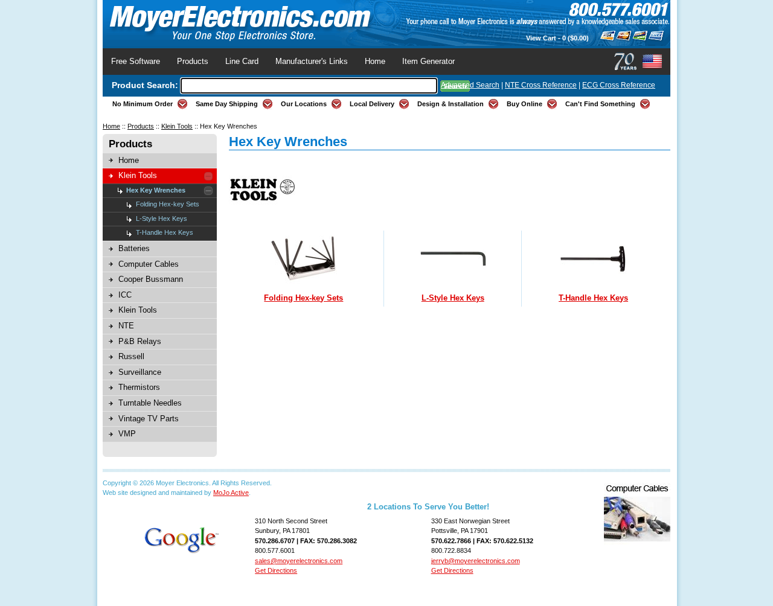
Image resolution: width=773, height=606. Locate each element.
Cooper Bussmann (150, 279)
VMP (127, 433)
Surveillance (139, 372)
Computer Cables (148, 264)
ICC (125, 294)
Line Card (241, 61)
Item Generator (428, 61)
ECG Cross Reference (618, 85)
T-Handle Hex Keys (164, 232)
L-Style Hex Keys (161, 218)
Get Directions (276, 570)
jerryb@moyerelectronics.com (475, 560)
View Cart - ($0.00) (557, 38)
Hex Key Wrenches (155, 190)
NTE (126, 325)
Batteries (134, 248)
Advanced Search (470, 85)
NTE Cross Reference (541, 85)
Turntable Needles (150, 402)
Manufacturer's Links (311, 61)
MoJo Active (231, 492)
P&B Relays (139, 341)
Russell (131, 356)
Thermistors (139, 387)
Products (192, 61)
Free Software (135, 61)
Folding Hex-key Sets (167, 204)
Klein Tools (177, 126)
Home (375, 61)
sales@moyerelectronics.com (298, 560)
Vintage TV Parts (148, 418)
